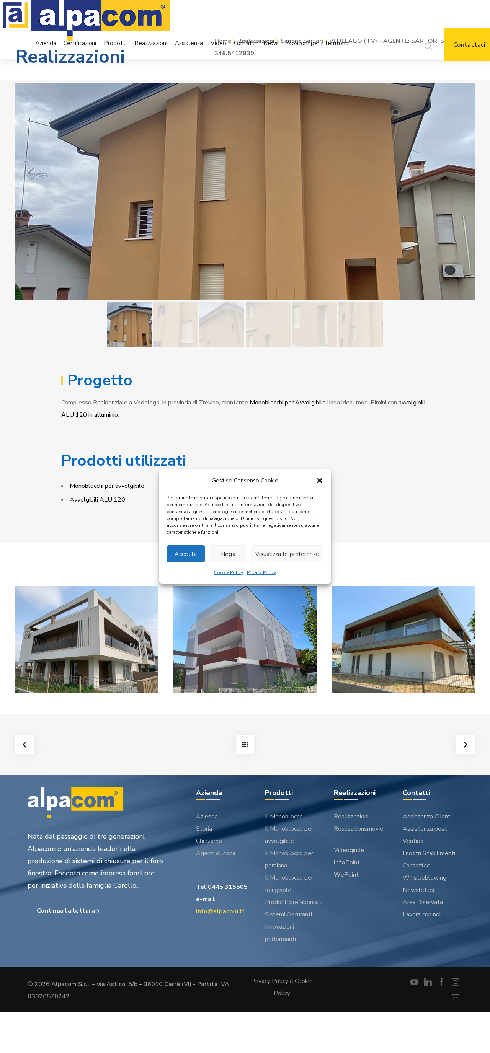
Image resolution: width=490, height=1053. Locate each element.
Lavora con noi (422, 914)
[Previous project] (24, 744)
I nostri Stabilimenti (429, 853)
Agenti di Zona (215, 853)
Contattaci (417, 865)
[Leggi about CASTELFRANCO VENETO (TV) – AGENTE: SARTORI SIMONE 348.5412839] (403, 639)
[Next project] (465, 744)
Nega (228, 554)
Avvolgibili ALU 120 (97, 500)
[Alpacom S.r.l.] (100, 22)
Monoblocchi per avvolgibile (107, 486)
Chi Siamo (209, 841)
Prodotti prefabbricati (294, 902)
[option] (245, 191)
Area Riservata (423, 902)
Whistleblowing (424, 878)
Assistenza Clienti (427, 816)
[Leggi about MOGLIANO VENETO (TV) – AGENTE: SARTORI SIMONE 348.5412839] (244, 639)
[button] (319, 480)
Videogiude (349, 850)
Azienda (207, 816)
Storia (204, 829)
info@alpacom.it (220, 911)
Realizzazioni (351, 816)
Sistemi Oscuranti (288, 914)
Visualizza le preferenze (287, 554)
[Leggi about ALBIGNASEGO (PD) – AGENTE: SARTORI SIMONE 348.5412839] (86, 639)
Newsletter (419, 890)
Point (347, 862)
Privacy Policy (261, 572)
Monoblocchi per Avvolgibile (288, 402)
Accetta (186, 554)
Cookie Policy (228, 572)
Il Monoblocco (284, 816)
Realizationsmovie (358, 829)
